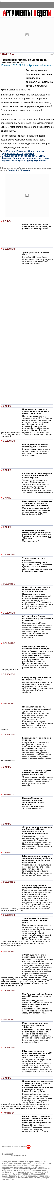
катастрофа (18, 160)
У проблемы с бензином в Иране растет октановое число (35, 920)
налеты (40, 151)
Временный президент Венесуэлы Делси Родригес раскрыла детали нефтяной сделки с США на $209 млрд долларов (36, 534)
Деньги (7, 221)
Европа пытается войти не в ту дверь (36, 739)
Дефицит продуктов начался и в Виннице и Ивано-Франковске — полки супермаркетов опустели (37, 830)
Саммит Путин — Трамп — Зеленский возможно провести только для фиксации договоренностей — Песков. (36, 1128)
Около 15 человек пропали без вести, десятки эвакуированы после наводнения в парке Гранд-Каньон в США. (36, 511)
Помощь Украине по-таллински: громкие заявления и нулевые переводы (33, 801)
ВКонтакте (25, 170)
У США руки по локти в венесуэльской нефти (34, 956)
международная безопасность (19, 156)
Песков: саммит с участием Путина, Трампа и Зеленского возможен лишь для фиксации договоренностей (37, 1119)
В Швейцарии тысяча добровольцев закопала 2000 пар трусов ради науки (37, 1053)
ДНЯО (42, 156)
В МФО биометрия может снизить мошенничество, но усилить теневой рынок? (36, 226)
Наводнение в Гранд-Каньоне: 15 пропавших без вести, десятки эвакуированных (37, 503)
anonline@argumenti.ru (11, 1160)
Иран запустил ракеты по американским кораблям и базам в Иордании (35, 411)
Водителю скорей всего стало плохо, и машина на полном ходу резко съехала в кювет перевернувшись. (36, 452)
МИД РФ (29, 153)
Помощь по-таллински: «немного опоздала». (33, 808)
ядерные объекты (12, 153)
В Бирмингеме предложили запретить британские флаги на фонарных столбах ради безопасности (37, 859)
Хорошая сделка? (30, 541)
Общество (9, 249)
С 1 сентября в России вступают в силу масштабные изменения (37, 618)
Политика (8, 54)
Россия (10, 151)
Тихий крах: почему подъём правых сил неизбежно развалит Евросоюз (36, 772)
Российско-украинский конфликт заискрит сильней (36, 886)
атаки (46, 158)
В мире (7, 406)
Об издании (7, 1158)
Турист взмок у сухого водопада (33, 559)
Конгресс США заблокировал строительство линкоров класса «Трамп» (37, 475)
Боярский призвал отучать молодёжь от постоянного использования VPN (36, 589)
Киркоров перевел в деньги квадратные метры (36, 679)
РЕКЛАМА (6, 1156)
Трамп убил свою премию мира (35, 253)
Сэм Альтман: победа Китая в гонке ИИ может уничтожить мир (37, 996)
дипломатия (34, 158)
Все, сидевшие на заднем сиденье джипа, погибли (35, 445)
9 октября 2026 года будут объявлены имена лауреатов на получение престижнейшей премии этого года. (37, 260)
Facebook (12, 170)
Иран (31, 151)
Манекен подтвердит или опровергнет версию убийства (35, 1025)
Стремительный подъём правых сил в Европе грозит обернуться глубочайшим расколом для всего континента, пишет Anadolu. (37, 781)
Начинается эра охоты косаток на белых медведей (36, 708)
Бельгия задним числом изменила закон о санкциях (36, 647)
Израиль (21, 151)
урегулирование (36, 160)
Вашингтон (19, 158)
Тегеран (6, 158)
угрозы (6, 160)
